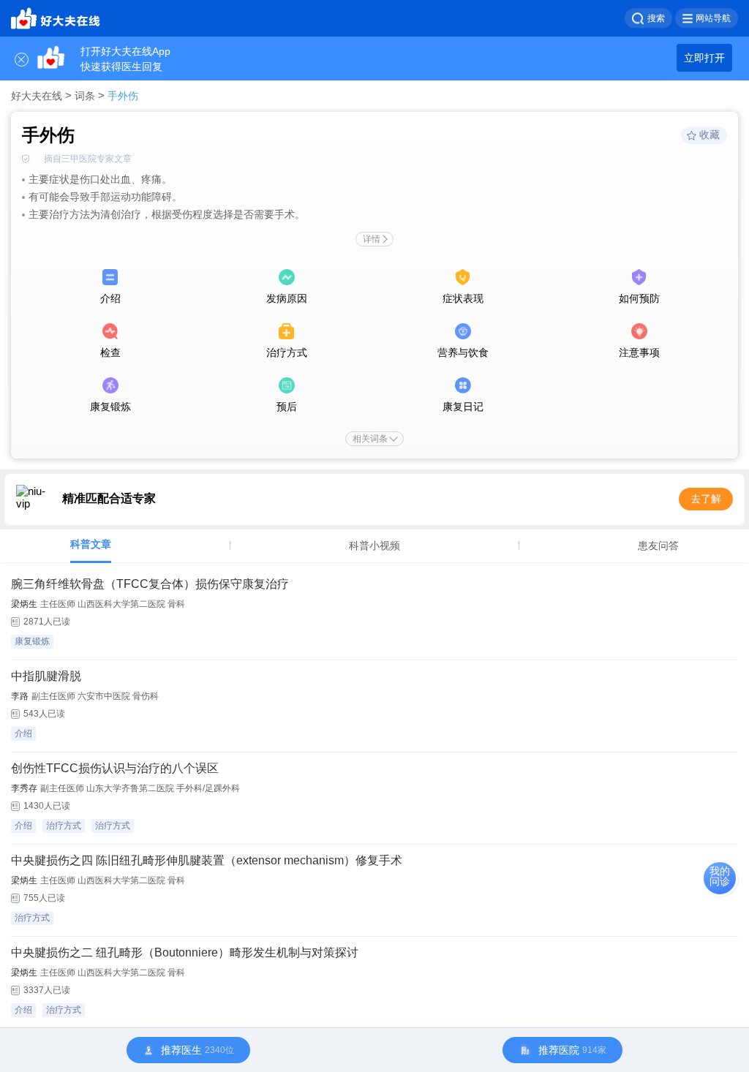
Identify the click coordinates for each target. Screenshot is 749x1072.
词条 (85, 96)
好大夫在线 (36, 96)
